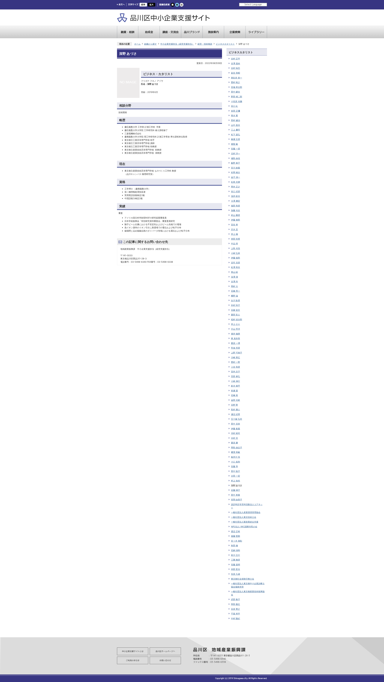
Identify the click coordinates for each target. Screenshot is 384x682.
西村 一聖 (235, 362)
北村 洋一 (235, 153)
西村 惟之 (235, 82)
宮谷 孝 (234, 224)
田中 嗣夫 (235, 92)
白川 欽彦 (235, 300)
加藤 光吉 (235, 210)
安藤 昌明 (235, 564)
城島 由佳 (235, 158)
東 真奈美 (235, 338)
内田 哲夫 (235, 569)
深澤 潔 (234, 277)
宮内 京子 (235, 371)
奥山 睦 (234, 272)
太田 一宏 (235, 476)
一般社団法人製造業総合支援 (244, 522)
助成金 (149, 32)
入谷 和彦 (235, 367)
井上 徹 (234, 234)
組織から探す (150, 44)
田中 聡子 (235, 471)
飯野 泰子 (235, 163)
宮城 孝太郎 (236, 87)
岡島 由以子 (236, 447)
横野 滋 (234, 295)
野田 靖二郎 (236, 96)
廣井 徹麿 (235, 333)
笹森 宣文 (235, 310)
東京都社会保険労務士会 (242, 579)
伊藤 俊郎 (235, 258)
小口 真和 (235, 461)
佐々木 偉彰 (236, 541)
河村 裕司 (235, 433)
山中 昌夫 (235, 125)
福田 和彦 (235, 205)
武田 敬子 (235, 599)
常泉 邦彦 (235, 348)
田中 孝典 (235, 495)
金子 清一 (235, 177)
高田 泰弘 (235, 376)
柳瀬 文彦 (235, 139)
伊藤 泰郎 (235, 220)
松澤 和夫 (235, 267)
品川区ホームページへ (165, 651)
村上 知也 (235, 480)
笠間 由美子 (236, 499)
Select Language (253, 4)
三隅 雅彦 (235, 559)
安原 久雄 (235, 574)
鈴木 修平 (235, 386)
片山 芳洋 (235, 329)
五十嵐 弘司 (236, 419)
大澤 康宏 (235, 201)
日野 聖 (234, 405)
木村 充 (234, 438)
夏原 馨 (234, 442)
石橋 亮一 (235, 291)
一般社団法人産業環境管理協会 (245, 512)
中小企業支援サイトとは (132, 651)
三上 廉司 (235, 129)
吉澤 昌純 (235, 63)
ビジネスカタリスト (225, 44)
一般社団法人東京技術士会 (243, 517)
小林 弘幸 (235, 253)
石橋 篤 (234, 395)
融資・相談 (127, 32)
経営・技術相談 (205, 44)
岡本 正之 (235, 186)
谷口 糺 (234, 106)
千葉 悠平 (235, 613)
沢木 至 (234, 229)
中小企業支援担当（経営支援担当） (177, 44)
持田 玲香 (235, 239)
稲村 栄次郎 (236, 319)
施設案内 (213, 32)
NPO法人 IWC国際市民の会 (244, 526)
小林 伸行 (235, 381)
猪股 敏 (234, 144)
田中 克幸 (235, 423)
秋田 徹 (234, 545)
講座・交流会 (170, 32)
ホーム (137, 44)
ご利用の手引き (133, 660)
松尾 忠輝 (235, 182)
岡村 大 (234, 286)
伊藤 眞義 (235, 428)
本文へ (121, 4)
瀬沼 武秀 (235, 414)
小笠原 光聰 (236, 101)
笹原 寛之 (235, 609)
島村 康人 (235, 409)
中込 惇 (234, 243)
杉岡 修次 (235, 172)
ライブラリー (256, 32)
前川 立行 (235, 555)
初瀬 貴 (234, 390)
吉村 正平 (235, 58)
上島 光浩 (235, 248)
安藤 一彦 (235, 148)
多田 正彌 (235, 111)
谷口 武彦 (235, 191)
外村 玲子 (235, 305)
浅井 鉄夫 (235, 196)
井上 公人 (235, 324)
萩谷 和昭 (235, 73)
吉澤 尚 (234, 281)
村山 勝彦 (235, 215)
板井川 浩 (235, 457)
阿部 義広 (235, 604)
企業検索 (235, 32)
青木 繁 (234, 115)
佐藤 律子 (235, 490)
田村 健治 (235, 120)
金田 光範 (235, 400)
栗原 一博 (235, 343)
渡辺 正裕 (235, 531)
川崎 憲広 (235, 357)
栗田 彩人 (235, 314)
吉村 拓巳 (235, 68)
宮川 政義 (235, 167)
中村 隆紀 (235, 618)
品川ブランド (192, 32)
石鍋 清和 (235, 550)
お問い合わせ (165, 660)
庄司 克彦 (235, 262)
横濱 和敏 (235, 452)
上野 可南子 (236, 352)
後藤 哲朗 (235, 536)
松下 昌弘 (235, 134)
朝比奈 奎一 (236, 77)
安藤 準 (234, 466)
